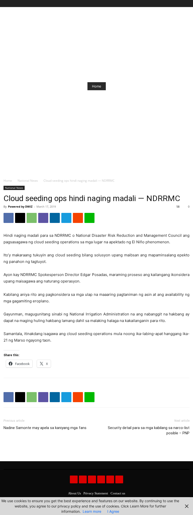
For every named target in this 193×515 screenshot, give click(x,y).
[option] (96, 86)
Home (96, 86)
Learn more (92, 511)
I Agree (113, 511)
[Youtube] (186, 4)
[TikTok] (175, 4)
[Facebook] (164, 4)
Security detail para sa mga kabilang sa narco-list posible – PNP (148, 430)
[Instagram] (169, 4)
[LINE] (89, 218)
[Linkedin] (55, 218)
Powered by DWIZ (20, 206)
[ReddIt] (78, 218)
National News (28, 180)
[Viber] (43, 218)
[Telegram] (66, 218)
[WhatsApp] (32, 218)
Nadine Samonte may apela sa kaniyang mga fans (45, 428)
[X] (181, 4)
